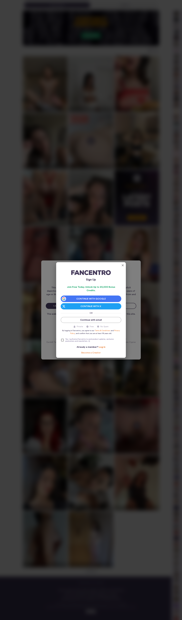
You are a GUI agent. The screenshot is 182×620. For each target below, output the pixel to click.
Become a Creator (91, 353)
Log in (102, 347)
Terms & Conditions (102, 330)
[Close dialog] (123, 265)
